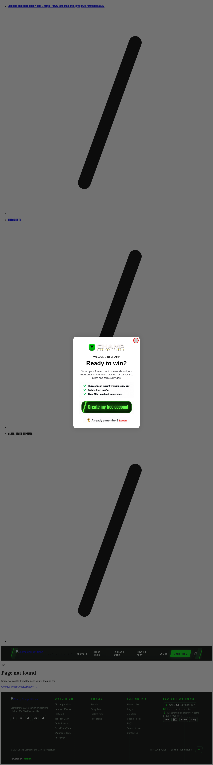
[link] (106, 407)
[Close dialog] (135, 340)
